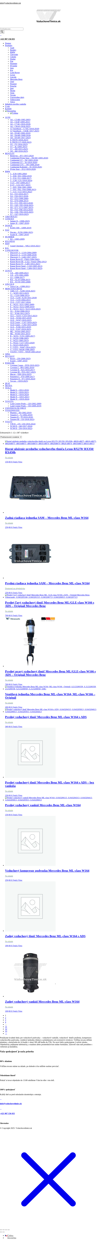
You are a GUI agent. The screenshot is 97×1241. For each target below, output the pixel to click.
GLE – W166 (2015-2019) (21, 318)
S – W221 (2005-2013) (19, 340)
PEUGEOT (10, 356)
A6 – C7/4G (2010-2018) (20, 124)
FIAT (7, 230)
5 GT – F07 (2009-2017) (20, 183)
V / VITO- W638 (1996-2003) (22, 349)
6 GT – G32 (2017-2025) (20, 185)
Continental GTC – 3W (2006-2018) (24, 165)
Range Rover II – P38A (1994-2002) (25, 259)
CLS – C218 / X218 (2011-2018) (23, 298)
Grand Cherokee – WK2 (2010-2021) (25, 246)
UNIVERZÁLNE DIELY (15, 408)
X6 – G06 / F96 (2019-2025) (21, 212)
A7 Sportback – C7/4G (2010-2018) (24, 129)
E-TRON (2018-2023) (19, 140)
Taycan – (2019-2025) (19, 381)
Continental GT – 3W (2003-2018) (24, 160)
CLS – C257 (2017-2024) (20, 302)
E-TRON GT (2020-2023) (20, 142)
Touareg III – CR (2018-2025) (22, 419)
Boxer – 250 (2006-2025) (20, 358)
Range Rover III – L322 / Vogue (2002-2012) (28, 262)
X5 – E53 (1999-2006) (19, 198)
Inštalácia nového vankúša (15, 104)
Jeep (12, 68)
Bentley (13, 50)
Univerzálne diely (17, 97)
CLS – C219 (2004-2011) (20, 300)
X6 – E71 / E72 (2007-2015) (21, 207)
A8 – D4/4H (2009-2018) (20, 135)
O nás (7, 106)
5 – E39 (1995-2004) (18, 174)
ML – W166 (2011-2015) (20, 334)
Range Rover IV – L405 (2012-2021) (25, 264)
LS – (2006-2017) (17, 277)
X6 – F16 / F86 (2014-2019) (21, 210)
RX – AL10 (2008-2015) (20, 280)
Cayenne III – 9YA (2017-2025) (23, 372)
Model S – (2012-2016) (19, 390)
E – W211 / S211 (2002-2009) (22, 304)
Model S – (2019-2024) (19, 395)
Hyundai (13, 66)
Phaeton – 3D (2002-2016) (21, 413)
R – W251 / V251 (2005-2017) (22, 336)
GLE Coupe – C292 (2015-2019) (23, 325)
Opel (12, 82)
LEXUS (8, 271)
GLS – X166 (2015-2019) (20, 327)
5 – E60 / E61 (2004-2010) (21, 176)
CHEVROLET (11, 216)
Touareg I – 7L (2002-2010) (21, 415)
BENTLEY (10, 153)
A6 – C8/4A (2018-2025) (20, 126)
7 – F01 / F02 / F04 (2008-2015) (23, 189)
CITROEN (9, 219)
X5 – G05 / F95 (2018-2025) (21, 205)
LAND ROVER (11, 250)
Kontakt (8, 109)
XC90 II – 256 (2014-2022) (21, 428)
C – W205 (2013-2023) (19, 293)
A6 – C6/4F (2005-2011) (20, 122)
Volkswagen (15, 100)
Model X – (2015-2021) (19, 397)
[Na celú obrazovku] (4, 1229)
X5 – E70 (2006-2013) (19, 201)
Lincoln (13, 77)
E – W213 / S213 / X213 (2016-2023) (25, 309)
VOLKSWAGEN (12, 410)
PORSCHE (9, 363)
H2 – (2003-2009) (17, 239)
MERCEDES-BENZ (13, 289)
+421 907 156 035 (7, 39)
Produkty (8, 45)
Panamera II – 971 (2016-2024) (22, 379)
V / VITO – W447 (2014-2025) (22, 347)
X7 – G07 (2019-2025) (19, 214)
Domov (8, 43)
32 (6, 1029)
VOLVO (8, 422)
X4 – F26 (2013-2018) (19, 196)
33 (6, 1031)
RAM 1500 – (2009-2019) (20, 228)
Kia (11, 70)
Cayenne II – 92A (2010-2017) (22, 370)
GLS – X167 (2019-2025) (20, 329)
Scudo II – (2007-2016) (19, 235)
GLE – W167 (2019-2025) (21, 320)
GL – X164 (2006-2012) (20, 311)
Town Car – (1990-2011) (20, 286)
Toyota (13, 95)
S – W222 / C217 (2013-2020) (22, 343)
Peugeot (13, 84)
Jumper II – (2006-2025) (20, 221)
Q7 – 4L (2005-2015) (18, 147)
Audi (12, 48)
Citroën (13, 57)
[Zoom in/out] (1, 1229)
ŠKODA (8, 386)
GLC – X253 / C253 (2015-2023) (23, 316)
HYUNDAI (10, 241)
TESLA (8, 388)
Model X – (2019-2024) (19, 399)
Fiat (11, 61)
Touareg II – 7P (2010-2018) (21, 417)
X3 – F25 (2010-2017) (19, 194)
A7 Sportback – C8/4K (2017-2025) (24, 131)
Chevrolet (14, 54)
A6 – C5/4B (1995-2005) (20, 120)
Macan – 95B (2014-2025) (20, 374)
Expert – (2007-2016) (18, 361)
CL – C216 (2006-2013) (20, 295)
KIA (7, 248)
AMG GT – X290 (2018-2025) (22, 291)
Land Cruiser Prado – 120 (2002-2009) (25, 404)
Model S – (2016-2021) (19, 392)
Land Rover (15, 72)
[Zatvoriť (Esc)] (9, 1229)
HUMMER (9, 237)
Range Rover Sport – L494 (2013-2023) (26, 268)
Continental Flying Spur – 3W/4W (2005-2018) (29, 158)
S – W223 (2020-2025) (19, 345)
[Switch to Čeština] (14, 113)
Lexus (12, 75)
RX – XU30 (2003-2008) (20, 282)
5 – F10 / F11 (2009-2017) (20, 178)
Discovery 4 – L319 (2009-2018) (23, 255)
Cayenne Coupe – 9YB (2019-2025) (24, 365)
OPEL (7, 354)
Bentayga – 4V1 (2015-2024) (22, 156)
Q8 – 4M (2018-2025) (19, 151)
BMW (12, 52)
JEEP (7, 244)
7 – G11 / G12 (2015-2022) (21, 192)
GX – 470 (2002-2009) (19, 275)
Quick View (17, 462)
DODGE (8, 226)
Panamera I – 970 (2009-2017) (22, 377)
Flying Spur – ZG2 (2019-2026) (23, 169)
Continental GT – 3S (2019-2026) (23, 162)
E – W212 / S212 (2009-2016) (22, 307)
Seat (12, 88)
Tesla (12, 93)
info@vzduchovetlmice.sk (10, 3)
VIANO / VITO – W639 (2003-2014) (25, 352)
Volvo (12, 102)
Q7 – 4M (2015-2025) (19, 149)
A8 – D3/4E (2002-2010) (20, 133)
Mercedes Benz (16, 79)
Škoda (12, 91)
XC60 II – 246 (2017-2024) (21, 426)
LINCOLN (9, 284)
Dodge (13, 59)
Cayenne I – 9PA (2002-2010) (22, 368)
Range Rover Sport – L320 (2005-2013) (26, 266)
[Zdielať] (6, 1229)
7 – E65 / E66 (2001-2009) (21, 187)
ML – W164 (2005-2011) (20, 331)
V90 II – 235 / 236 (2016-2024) (22, 424)
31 (6, 1027)
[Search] (2, 32)
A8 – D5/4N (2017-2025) (20, 138)
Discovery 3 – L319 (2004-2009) (23, 253)
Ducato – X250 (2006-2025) (21, 232)
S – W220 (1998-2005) (19, 338)
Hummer (13, 63)
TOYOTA (9, 401)
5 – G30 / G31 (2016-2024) (21, 180)
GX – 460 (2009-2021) (19, 273)
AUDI (7, 117)
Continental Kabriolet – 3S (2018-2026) (26, 167)
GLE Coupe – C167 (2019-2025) (23, 322)
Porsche (13, 86)
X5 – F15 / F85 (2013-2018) (21, 203)
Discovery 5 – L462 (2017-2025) (23, 257)
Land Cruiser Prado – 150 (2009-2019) (25, 406)
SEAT (7, 383)
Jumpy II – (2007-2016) (19, 223)
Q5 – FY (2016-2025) (19, 144)
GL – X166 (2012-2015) (20, 313)
